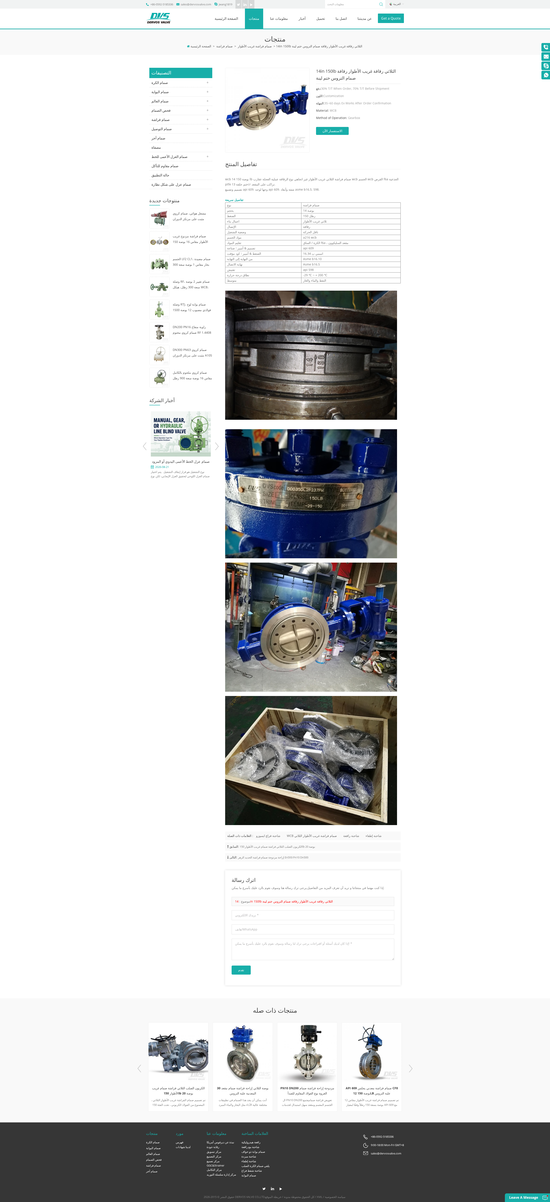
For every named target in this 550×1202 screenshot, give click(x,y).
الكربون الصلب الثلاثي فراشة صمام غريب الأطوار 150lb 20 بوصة (277, 847)
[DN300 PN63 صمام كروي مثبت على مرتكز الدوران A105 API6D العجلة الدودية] (159, 354)
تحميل (320, 18)
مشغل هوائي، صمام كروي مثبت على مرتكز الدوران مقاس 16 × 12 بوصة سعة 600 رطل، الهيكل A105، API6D (192, 216)
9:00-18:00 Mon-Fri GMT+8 (387, 1145)
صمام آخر (158, 138)
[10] (380, 1052)
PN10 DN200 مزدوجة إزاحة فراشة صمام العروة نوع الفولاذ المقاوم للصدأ (251, 1090)
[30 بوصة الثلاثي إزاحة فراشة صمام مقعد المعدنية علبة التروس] (187, 1052)
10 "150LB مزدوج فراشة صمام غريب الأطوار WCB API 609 (380, 1090)
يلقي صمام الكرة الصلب (255, 1166)
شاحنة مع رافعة (250, 1147)
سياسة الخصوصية (335, 1197)
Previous (145, 446)
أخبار (302, 18)
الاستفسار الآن (332, 131)
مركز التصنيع (214, 1156)
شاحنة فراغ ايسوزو (268, 836)
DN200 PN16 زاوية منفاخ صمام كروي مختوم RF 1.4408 (192, 330)
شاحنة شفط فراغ (251, 1171)
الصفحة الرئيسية (226, 18)
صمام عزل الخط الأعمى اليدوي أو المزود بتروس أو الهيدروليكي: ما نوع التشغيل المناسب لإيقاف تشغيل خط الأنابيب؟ (154, 461)
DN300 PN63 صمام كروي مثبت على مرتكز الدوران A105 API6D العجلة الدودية (192, 353)
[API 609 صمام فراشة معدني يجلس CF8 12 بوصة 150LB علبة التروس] (315, 1052)
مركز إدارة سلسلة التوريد (221, 1174)
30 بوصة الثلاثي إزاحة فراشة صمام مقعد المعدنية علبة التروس (186, 1090)
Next (217, 446)
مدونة (287, 1197)
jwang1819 (225, 4)
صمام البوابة (160, 91)
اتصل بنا (341, 18)
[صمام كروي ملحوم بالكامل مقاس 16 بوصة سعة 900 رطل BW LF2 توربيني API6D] (159, 377)
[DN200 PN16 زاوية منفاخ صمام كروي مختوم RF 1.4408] (159, 332)
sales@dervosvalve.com (196, 4)
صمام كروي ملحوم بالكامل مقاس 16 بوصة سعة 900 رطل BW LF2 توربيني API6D (192, 375)
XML (319, 1197)
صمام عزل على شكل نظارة (171, 184)
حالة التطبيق (160, 175)
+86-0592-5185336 (161, 4)
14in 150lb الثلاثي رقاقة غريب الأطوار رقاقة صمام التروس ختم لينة (284, 901)
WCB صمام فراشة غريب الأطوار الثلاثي (312, 836)
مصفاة (156, 147)
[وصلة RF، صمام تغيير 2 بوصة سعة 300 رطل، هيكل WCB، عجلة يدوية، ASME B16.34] (159, 286)
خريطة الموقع (273, 1197)
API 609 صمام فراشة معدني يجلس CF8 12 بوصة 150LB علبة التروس (316, 1090)
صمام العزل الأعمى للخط (169, 156)
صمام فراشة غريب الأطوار (255, 46)
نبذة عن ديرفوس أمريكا (220, 1142)
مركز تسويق (214, 1152)
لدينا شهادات (183, 1147)
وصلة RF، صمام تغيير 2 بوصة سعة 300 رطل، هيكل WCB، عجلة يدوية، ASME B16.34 (191, 284)
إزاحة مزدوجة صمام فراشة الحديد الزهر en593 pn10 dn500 (273, 857)
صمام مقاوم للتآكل (165, 166)
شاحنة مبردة (248, 1156)
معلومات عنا (279, 18)
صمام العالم (160, 101)
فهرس (179, 1142)
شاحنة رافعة (351, 836)
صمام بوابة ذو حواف (253, 1152)
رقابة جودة (213, 1147)
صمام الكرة (159, 82)
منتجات (254, 18)
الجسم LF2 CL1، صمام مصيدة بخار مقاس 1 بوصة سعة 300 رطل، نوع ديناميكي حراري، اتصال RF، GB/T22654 (192, 262)
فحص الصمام (161, 110)
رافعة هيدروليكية (250, 1142)
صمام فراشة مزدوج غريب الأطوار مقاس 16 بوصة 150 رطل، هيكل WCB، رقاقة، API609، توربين (190, 239)
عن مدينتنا (365, 18)
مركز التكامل (214, 1170)
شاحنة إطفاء (374, 836)
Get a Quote (391, 18)
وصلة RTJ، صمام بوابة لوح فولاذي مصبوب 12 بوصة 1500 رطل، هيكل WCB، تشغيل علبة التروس (192, 307)
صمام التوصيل (161, 129)
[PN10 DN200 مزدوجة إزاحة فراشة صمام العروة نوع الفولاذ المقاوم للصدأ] (251, 1052)
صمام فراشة (224, 46)
